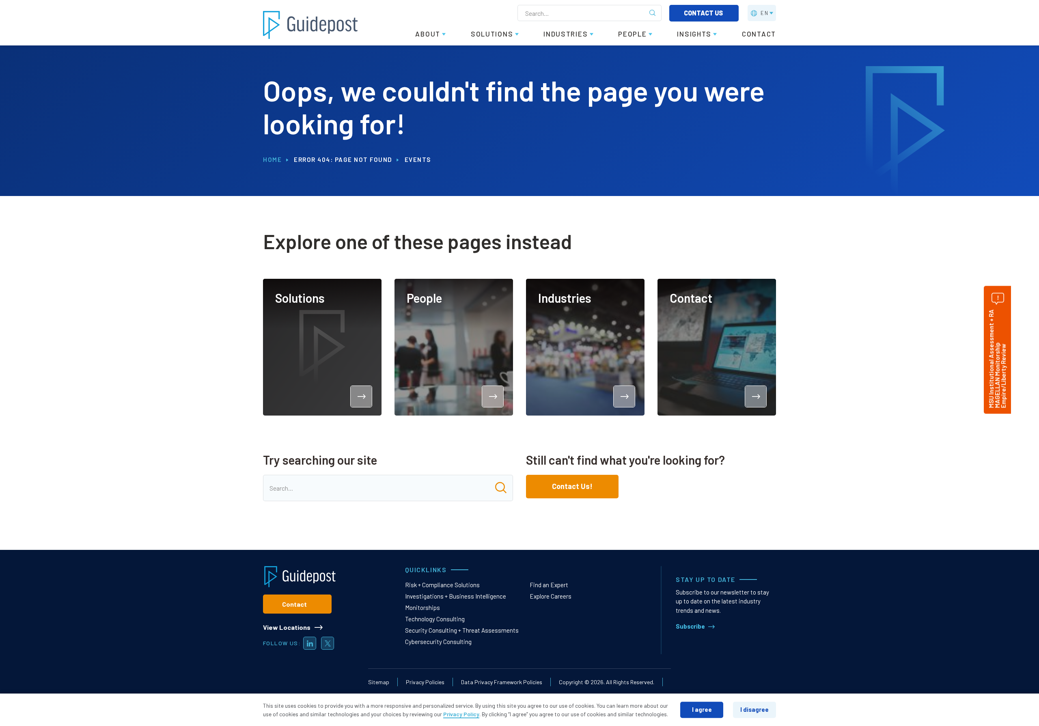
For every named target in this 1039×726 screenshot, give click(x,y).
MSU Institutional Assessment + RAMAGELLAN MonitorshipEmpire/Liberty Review (997, 358)
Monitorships (422, 607)
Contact (294, 604)
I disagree (754, 709)
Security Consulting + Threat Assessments (462, 630)
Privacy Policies (425, 682)
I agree (702, 709)
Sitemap (378, 682)
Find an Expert (549, 584)
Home (272, 159)
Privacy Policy (461, 714)
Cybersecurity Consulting (438, 641)
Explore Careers (550, 596)
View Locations (286, 627)
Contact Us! (572, 486)
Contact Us (704, 13)
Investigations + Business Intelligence (455, 596)
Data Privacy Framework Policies (501, 682)
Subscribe (690, 626)
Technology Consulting (435, 619)
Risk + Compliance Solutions (442, 584)
